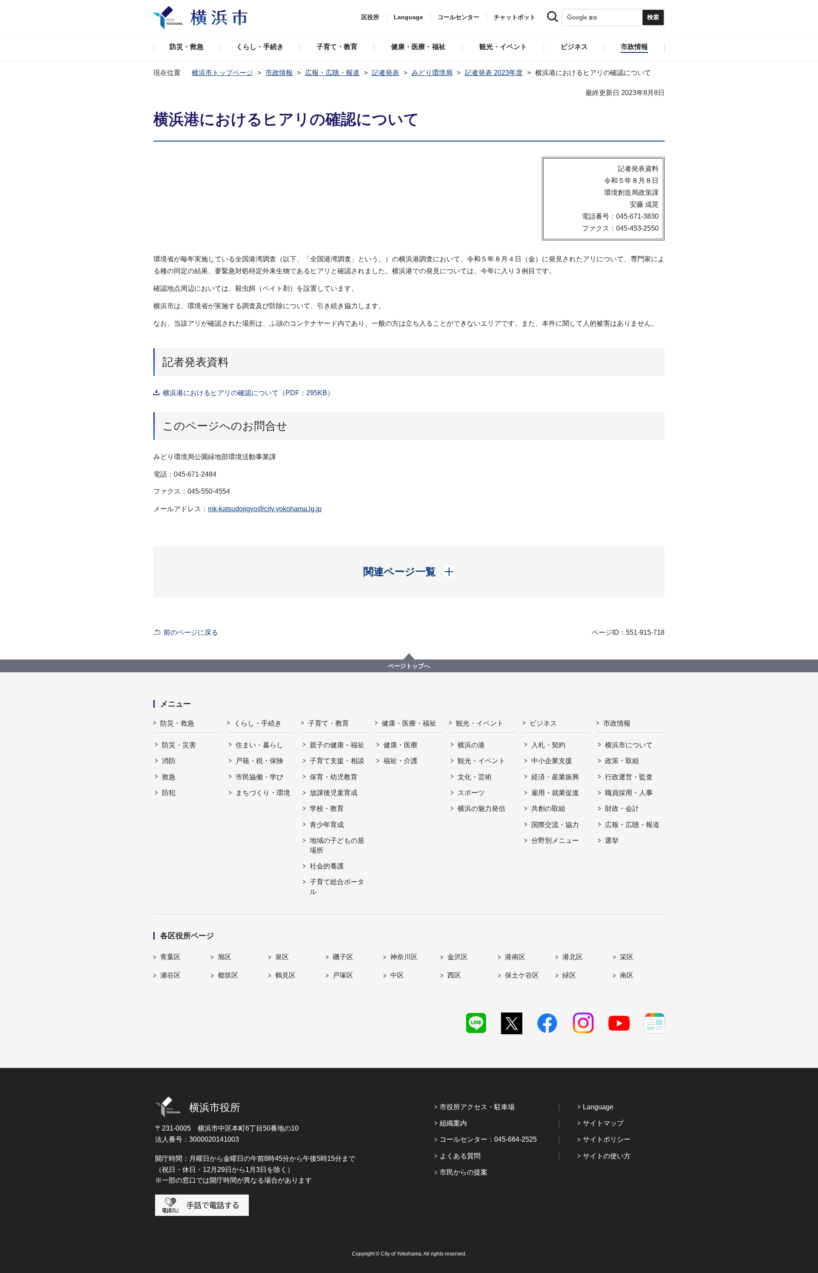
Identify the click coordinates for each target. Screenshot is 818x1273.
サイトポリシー (607, 1139)
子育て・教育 (328, 723)
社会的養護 (327, 866)
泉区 (282, 957)
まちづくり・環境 (263, 792)
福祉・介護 (400, 760)
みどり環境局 (432, 72)
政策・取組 (622, 760)
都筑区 (228, 975)
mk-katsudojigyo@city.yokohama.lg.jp (265, 508)
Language (598, 1107)
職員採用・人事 (629, 792)
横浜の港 (471, 745)
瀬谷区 (170, 975)
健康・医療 (400, 745)
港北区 (572, 957)
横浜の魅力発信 (481, 808)
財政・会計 (622, 808)
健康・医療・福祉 (409, 723)
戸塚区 (343, 975)
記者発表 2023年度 (494, 72)
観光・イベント (480, 723)
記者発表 (385, 72)
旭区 (224, 957)
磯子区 (343, 957)
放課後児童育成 (333, 792)
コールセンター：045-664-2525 (488, 1139)
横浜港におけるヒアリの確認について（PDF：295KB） (248, 392)
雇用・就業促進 (555, 792)
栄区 (627, 957)
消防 (169, 760)
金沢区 (457, 957)
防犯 (169, 792)
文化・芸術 (475, 777)
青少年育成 (327, 824)
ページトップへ (409, 666)
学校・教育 (327, 808)
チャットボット (515, 17)
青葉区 (170, 957)
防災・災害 (179, 745)
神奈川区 (404, 957)
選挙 (612, 840)
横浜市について (629, 745)
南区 (627, 975)
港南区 (515, 957)
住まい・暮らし (259, 745)
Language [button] (408, 17)
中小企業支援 (551, 760)
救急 (169, 777)
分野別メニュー (555, 840)
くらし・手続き (258, 723)
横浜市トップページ (222, 72)
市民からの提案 (463, 1172)
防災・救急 (177, 723)
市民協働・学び (259, 777)
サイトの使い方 (607, 1156)
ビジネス (543, 723)
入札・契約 (548, 745)
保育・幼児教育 (333, 777)
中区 (397, 975)
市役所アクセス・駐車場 (477, 1107)
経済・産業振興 (555, 777)
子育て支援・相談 (337, 760)
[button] (409, 571)
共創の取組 (548, 808)
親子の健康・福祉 (337, 745)
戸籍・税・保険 (259, 760)
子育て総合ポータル (337, 886)
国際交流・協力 (555, 824)
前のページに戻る (191, 632)
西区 (454, 975)
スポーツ (471, 792)
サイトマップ (603, 1123)
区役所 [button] (370, 17)
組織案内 (453, 1123)
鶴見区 (285, 975)
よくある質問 (460, 1156)
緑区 (569, 975)
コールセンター (458, 17)
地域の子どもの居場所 (337, 845)
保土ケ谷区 (522, 975)
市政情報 (279, 72)
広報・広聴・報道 (332, 72)
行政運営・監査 (629, 777)
